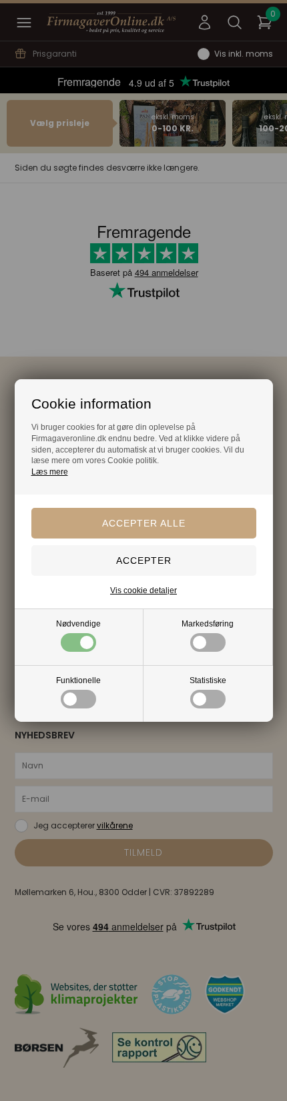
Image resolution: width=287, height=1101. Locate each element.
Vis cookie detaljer (143, 590)
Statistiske (208, 680)
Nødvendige (78, 623)
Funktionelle (78, 680)
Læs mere (49, 472)
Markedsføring (208, 623)
